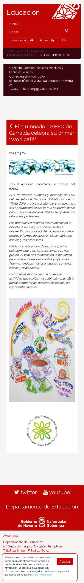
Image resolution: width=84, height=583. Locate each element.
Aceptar (64, 561)
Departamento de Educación (42, 506)
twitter (28, 492)
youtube (59, 492)
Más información (43, 574)
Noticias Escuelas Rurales (27, 55)
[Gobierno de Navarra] (42, 521)
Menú (14, 24)
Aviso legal (11, 535)
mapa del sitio (20, 40)
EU (71, 40)
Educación (23, 12)
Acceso (45, 40)
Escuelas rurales (31, 51)
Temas (10, 51)
